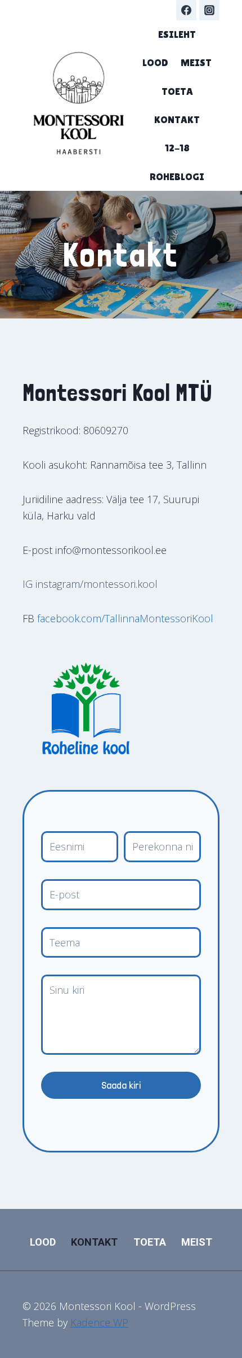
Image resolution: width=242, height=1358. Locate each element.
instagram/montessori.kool (96, 584)
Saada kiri (121, 1085)
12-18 (177, 148)
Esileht (177, 34)
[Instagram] (209, 10)
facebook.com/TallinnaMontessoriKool (123, 618)
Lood (155, 62)
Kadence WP (99, 1322)
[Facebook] (186, 10)
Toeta (177, 91)
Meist (196, 62)
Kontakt (177, 119)
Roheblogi (177, 176)
